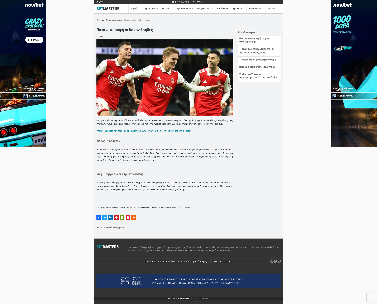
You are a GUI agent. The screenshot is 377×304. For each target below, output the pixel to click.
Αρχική (134, 8)
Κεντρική (100, 20)
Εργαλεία (237, 8)
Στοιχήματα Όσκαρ (183, 8)
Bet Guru (99, 36)
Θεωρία (166, 8)
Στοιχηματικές (148, 8)
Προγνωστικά (203, 8)
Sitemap (227, 261)
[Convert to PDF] (128, 217)
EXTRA (271, 8)
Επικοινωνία (215, 261)
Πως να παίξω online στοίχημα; (257, 67)
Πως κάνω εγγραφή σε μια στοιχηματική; (254, 40)
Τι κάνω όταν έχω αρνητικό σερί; (257, 59)
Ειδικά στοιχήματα (114, 20)
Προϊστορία (223, 8)
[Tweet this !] (104, 217)
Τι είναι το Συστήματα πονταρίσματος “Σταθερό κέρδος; (258, 76)
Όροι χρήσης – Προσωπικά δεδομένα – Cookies (167, 261)
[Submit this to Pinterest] (116, 217)
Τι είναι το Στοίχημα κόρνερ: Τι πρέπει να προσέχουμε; (256, 50)
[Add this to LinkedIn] (110, 217)
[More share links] (133, 217)
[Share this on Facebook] (98, 217)
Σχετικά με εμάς (199, 261)
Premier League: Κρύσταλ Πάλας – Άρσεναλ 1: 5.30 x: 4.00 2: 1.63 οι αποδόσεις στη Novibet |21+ (143, 130)
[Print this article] (122, 217)
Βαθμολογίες (255, 8)
